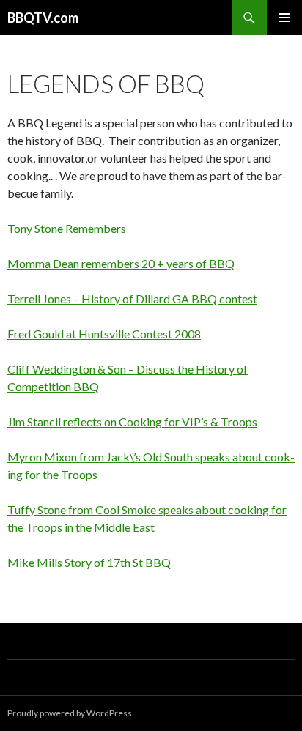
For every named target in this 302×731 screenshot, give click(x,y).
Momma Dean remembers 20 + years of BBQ (121, 263)
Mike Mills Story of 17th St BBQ (89, 562)
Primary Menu (284, 17)
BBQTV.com (42, 18)
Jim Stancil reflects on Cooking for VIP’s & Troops (132, 421)
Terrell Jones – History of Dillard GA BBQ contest (132, 298)
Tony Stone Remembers (66, 228)
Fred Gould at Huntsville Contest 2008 (104, 334)
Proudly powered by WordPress (69, 713)
